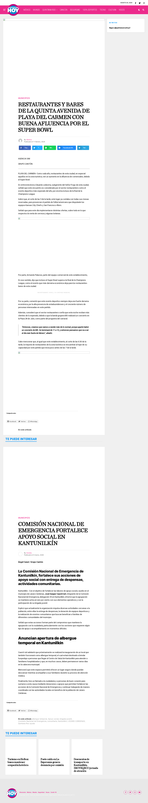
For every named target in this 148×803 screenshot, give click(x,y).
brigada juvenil (66, 719)
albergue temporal (39, 719)
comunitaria (52, 721)
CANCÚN (63, 9)
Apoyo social (53, 719)
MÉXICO (26, 9)
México (29, 792)
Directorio (23, 792)
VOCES (122, 9)
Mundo (35, 792)
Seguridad (41, 792)
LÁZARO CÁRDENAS (76, 721)
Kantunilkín (62, 721)
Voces (48, 792)
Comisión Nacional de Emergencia (32, 721)
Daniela (29, 553)
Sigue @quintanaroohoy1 (119, 28)
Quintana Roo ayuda (26, 723)
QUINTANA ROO (49, 9)
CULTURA (112, 9)
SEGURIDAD (75, 9)
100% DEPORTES (90, 9)
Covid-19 (53, 792)
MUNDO (36, 9)
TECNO (103, 9)
